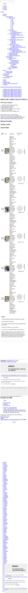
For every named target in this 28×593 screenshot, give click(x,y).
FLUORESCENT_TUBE (12, 360)
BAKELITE (14, 66)
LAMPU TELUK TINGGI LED (16, 39)
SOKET (10, 59)
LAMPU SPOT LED (13, 48)
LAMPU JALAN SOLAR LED (18, 47)
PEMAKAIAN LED (13, 53)
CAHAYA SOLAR (13, 54)
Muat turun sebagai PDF (17, 118)
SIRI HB (13, 41)
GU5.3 (12, 22)
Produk (4, 15)
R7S (12, 28)
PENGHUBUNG (12, 58)
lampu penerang (9, 16)
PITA (10, 69)
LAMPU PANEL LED (14, 33)
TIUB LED (11, 30)
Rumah (4, 14)
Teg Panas (5, 404)
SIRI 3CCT (13, 43)
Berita (4, 70)
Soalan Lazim (6, 73)
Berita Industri (9, 72)
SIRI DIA (13, 42)
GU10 (12, 23)
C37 (12, 19)
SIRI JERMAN (14, 61)
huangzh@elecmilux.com (8, 410)
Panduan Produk (6, 402)
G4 (12, 26)
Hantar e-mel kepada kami (6, 118)
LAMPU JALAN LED (14, 44)
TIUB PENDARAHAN (16, 32)
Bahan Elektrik (9, 56)
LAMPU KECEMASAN (14, 55)
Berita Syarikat (9, 71)
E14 (12, 25)
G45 (12, 21)
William (2, 418)
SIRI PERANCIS (15, 60)
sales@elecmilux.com (12, 408)
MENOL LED (12, 17)
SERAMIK (13, 64)
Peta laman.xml (6, 405)
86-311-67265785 (13, 407)
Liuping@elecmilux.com (20, 410)
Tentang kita (6, 75)
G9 (12, 27)
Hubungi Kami (6, 77)
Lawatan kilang (9, 76)
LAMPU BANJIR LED (14, 49)
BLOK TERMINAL (13, 67)
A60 (12, 20)
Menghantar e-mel (4, 417)
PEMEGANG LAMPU (14, 62)
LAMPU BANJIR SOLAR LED (18, 52)
